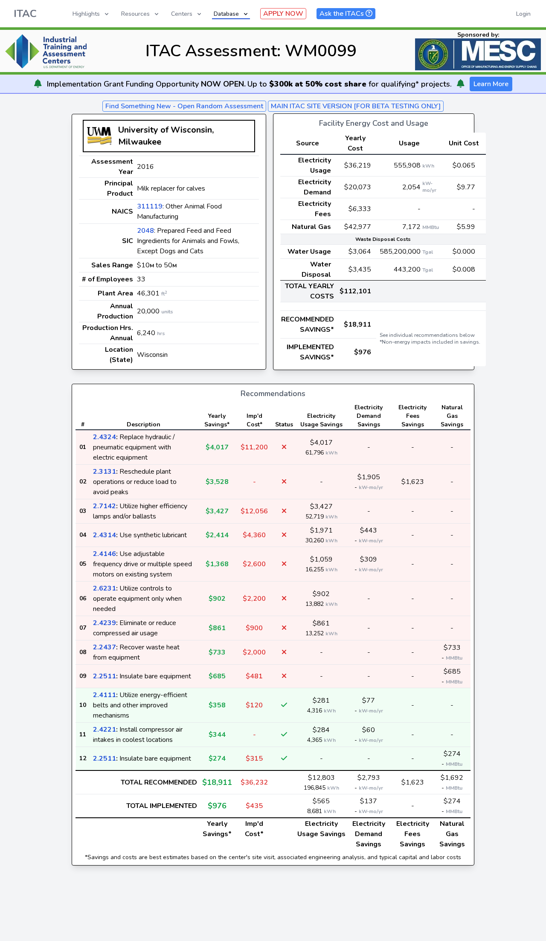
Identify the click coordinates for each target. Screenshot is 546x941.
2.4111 (104, 695)
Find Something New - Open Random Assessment (184, 106)
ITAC (25, 13)
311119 (150, 206)
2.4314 (104, 535)
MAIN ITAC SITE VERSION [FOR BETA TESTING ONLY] (356, 106)
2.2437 (104, 647)
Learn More (490, 84)
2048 (145, 230)
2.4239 (104, 623)
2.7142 (104, 506)
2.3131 (104, 471)
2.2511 (104, 676)
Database (226, 14)
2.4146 (104, 554)
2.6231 (104, 588)
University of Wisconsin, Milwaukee (166, 136)
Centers (181, 14)
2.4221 (104, 729)
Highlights (86, 14)
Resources (135, 14)
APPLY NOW (283, 13)
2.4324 (104, 437)
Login (523, 14)
